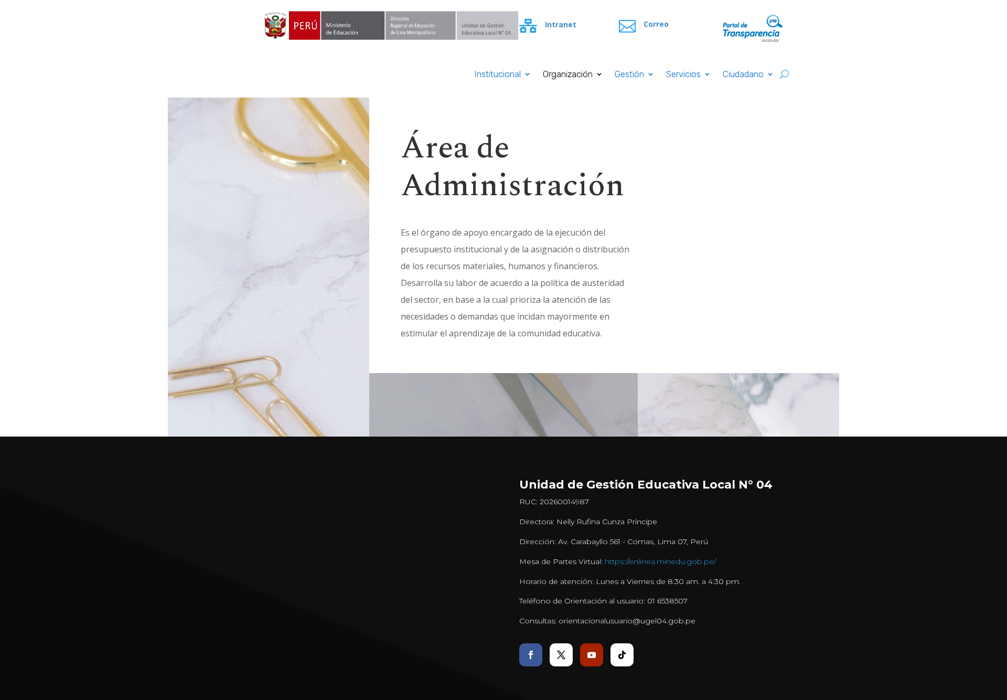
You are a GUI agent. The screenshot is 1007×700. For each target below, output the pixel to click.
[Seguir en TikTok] (622, 654)
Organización (568, 74)
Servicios (683, 74)
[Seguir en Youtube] (591, 654)
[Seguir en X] (561, 654)
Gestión (629, 74)
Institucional (497, 74)
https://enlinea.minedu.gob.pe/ (660, 561)
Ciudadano (743, 74)
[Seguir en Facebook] (530, 654)
